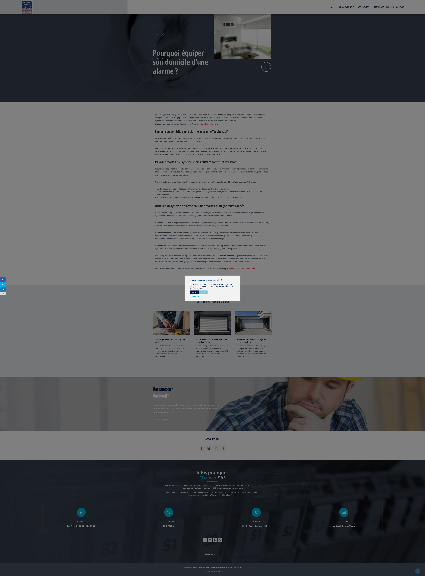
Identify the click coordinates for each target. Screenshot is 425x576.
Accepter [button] (195, 292)
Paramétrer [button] (194, 296)
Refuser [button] (203, 292)
